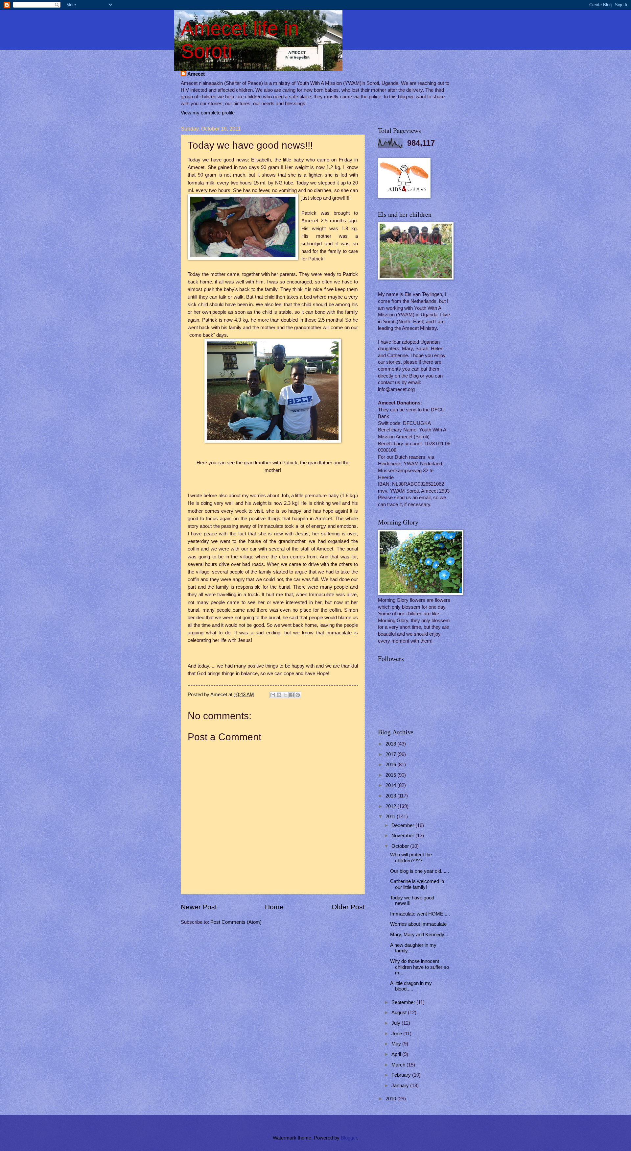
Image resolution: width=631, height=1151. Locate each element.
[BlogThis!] (279, 695)
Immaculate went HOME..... (420, 914)
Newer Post (199, 907)
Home (274, 907)
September (403, 1002)
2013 (391, 795)
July (396, 1023)
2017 (391, 754)
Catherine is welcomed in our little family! (417, 884)
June (397, 1033)
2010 (391, 1098)
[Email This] (272, 695)
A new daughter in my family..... (413, 948)
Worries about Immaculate (418, 924)
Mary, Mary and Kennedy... (419, 934)
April (396, 1054)
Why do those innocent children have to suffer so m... (419, 967)
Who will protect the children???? (411, 857)
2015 (391, 775)
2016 (391, 764)
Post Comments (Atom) (236, 922)
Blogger (349, 1137)
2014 (391, 785)
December (403, 825)
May (396, 1043)
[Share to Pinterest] (297, 695)
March (399, 1064)
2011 (391, 816)
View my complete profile (208, 112)
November (403, 835)
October (400, 846)
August (399, 1012)
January (400, 1085)
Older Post (348, 907)
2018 (391, 744)
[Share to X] (285, 695)
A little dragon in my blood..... (411, 986)
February (401, 1075)
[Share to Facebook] (291, 695)
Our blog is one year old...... (419, 871)
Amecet (196, 74)
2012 (391, 806)
